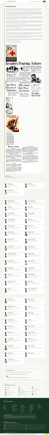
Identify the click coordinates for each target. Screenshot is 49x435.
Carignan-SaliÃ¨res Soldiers (15, 409)
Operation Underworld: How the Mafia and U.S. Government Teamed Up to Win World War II (19, 372)
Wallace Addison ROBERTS (31, 231)
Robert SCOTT (29, 319)
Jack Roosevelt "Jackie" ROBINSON (12, 253)
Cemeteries (4, 408)
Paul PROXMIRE (30, 183)
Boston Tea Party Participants (23, 394)
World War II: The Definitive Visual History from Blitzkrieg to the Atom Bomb (16, 374)
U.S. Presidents (35, 394)
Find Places (4, 407)
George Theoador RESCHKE (10, 219)
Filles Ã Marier (14, 408)
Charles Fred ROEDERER (31, 260)
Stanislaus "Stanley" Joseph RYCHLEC (32, 288)
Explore (33, 1)
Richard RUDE (9, 288)
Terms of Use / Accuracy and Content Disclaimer (8, 432)
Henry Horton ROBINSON (10, 246)
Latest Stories (31, 406)
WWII (34, 387)
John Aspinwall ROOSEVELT (31, 267)
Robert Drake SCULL (10, 325)
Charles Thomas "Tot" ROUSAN (11, 281)
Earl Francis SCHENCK (10, 312)
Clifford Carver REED (30, 206)
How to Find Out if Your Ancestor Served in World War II (13, 42)
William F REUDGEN (30, 219)
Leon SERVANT (29, 338)
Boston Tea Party (23, 406)
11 (25, 366)
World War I (22, 409)
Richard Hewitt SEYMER (10, 345)
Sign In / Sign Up (40, 408)
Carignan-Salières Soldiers (36, 389)
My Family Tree (5, 409)
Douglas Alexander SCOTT (10, 319)
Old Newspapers (31, 407)
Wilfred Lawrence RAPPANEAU (32, 200)
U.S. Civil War (22, 408)
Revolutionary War (23, 407)
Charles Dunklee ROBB (10, 231)
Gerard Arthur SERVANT (10, 338)
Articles (36, 1)
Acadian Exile (13, 410)
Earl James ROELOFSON (10, 267)
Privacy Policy (15, 432)
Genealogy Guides (31, 408)
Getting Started (31, 409)
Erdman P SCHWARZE (30, 312)
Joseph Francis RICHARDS (10, 225)
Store (41, 1)
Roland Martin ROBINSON (31, 253)
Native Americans (8, 387)
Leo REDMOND (9, 206)
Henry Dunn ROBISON (10, 260)
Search (31, 1)
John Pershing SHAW (30, 352)
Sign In (44, 1)
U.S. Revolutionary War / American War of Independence (25, 392)
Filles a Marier (21, 389)
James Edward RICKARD (31, 225)
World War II (22, 410)
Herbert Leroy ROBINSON (31, 246)
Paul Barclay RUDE (30, 281)
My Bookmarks (39, 407)
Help (38, 1)
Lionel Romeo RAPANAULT (10, 200)
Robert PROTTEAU (9, 183)
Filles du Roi (7, 389)
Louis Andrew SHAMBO (31, 345)
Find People (4, 406)
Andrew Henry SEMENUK (31, 325)
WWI (20, 387)
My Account (39, 406)
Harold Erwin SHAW (9, 352)
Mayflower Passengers (9, 394)
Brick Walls (30, 410)
